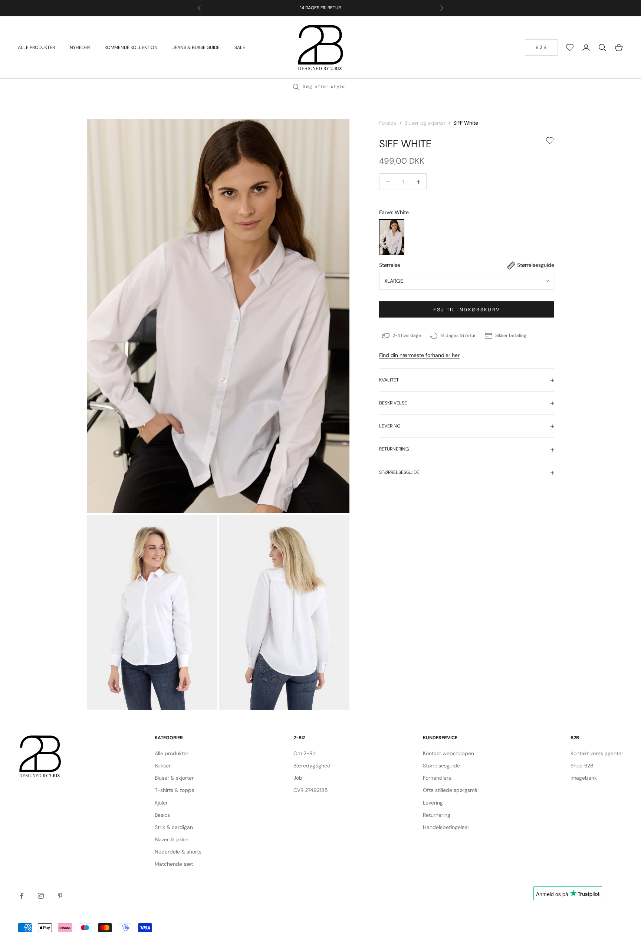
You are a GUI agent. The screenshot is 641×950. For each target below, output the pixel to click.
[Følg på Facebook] (21, 896)
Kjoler (161, 802)
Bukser (163, 765)
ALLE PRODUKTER (36, 47)
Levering (433, 802)
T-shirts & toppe (174, 790)
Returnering (436, 815)
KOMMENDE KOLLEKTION (131, 47)
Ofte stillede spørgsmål (451, 790)
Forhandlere (437, 777)
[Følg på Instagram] (41, 896)
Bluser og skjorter (425, 122)
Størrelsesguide (441, 765)
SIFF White (465, 122)
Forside (388, 122)
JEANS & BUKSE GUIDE (196, 47)
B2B (541, 47)
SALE (239, 47)
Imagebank (584, 777)
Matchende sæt (174, 864)
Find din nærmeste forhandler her (419, 355)
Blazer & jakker (172, 839)
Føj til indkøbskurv (466, 310)
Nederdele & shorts (178, 851)
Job (297, 777)
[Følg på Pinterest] (60, 896)
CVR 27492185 (310, 790)
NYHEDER (80, 47)
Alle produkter (171, 753)
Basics (162, 815)
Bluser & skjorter (174, 777)
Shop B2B (582, 765)
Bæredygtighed (312, 765)
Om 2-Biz (304, 753)
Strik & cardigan (174, 827)
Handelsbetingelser (446, 827)
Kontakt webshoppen (448, 753)
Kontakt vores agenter (597, 753)
